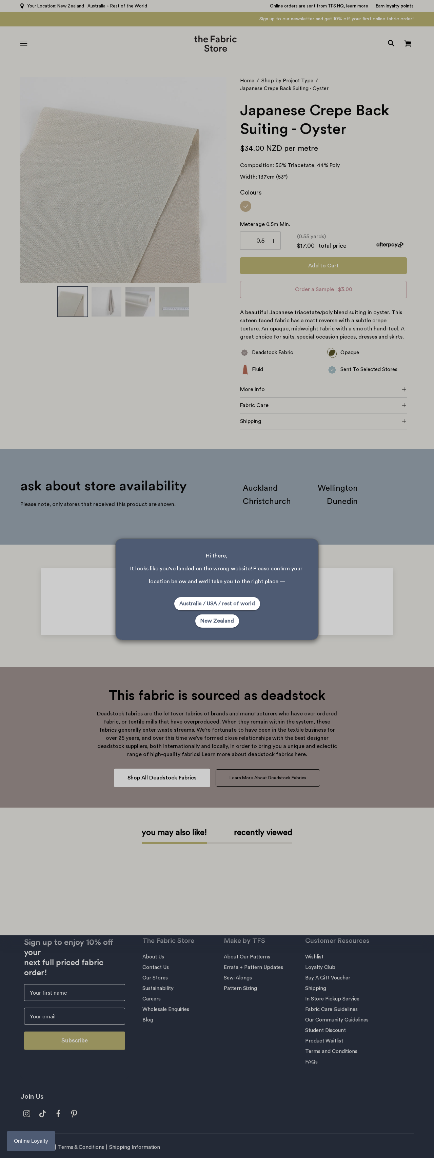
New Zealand (217, 621)
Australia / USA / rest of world (217, 603)
